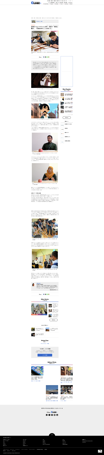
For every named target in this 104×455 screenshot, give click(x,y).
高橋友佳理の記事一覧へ (53, 289)
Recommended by (69, 114)
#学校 (48, 343)
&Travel (7, 440)
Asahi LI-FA (64, 443)
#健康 (46, 400)
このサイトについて (6, 449)
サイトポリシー (18, 449)
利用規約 (46, 449)
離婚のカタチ (5, 445)
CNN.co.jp (24, 440)
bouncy (24, 444)
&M (3, 440)
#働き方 (65, 400)
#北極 (51, 400)
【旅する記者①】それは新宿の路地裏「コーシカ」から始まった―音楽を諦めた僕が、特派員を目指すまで (67, 379)
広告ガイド (8, 450)
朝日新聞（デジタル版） (6, 439)
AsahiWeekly (84, 442)
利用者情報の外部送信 (40, 449)
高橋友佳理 (38, 283)
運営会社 (4, 450)
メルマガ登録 (44, 355)
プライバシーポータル (24, 449)
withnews (4, 444)
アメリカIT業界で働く (51, 2)
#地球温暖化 (54, 400)
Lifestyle (56, 3)
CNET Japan (24, 439)
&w (5, 440)
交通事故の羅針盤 (64, 444)
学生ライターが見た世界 (59, 2)
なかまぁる (44, 443)
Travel (61, 3)
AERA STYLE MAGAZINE (46, 444)
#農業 (57, 400)
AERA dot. (24, 443)
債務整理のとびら (25, 445)
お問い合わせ (14, 450)
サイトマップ (12, 449)
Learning (66, 3)
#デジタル (62, 400)
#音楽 (61, 382)
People (51, 3)
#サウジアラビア (43, 343)
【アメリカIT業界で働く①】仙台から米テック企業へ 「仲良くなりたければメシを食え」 (37, 378)
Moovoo (4, 443)
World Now (46, 3)
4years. (63, 439)
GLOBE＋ (44, 440)
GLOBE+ (36, 2)
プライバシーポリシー (32, 449)
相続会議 (63, 440)
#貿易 (49, 400)
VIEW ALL (66, 117)
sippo (43, 439)
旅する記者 (65, 2)
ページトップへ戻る (52, 436)
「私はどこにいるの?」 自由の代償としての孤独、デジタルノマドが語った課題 (67, 397)
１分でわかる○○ (70, 2)
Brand (71, 3)
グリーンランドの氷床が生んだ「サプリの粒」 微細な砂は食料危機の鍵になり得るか (52, 397)
